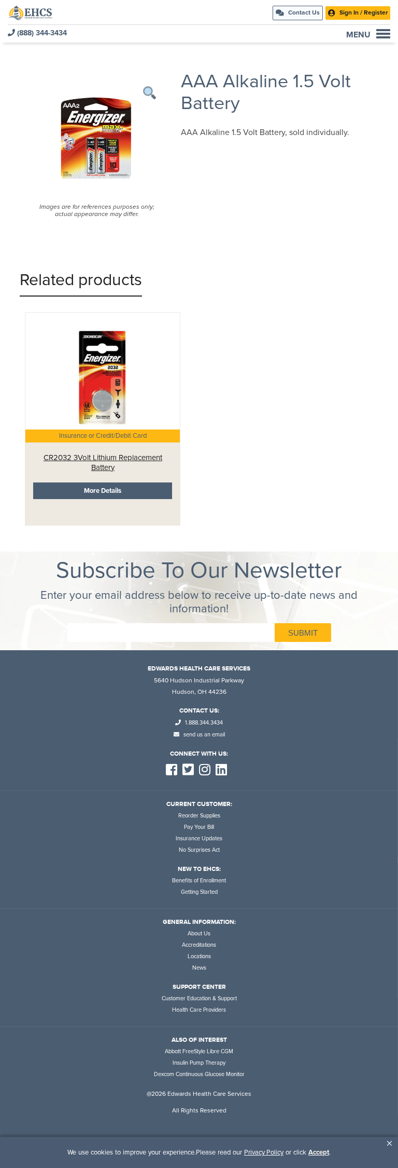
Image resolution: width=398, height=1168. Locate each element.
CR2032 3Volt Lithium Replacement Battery (103, 462)
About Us (199, 933)
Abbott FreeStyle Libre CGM (199, 1051)
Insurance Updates (199, 838)
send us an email (203, 734)
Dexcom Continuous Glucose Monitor (199, 1074)
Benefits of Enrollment (199, 880)
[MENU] (383, 34)
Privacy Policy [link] (263, 1152)
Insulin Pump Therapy (199, 1062)
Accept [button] (318, 1152)
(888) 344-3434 (41, 33)
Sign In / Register (363, 12)
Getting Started (199, 892)
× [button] (389, 1143)
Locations (199, 956)
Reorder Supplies (199, 815)
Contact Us (303, 12)
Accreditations (199, 945)
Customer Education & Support (199, 998)
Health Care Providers (199, 1009)
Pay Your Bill (199, 827)
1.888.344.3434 (203, 722)
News (199, 967)
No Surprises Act (199, 850)
